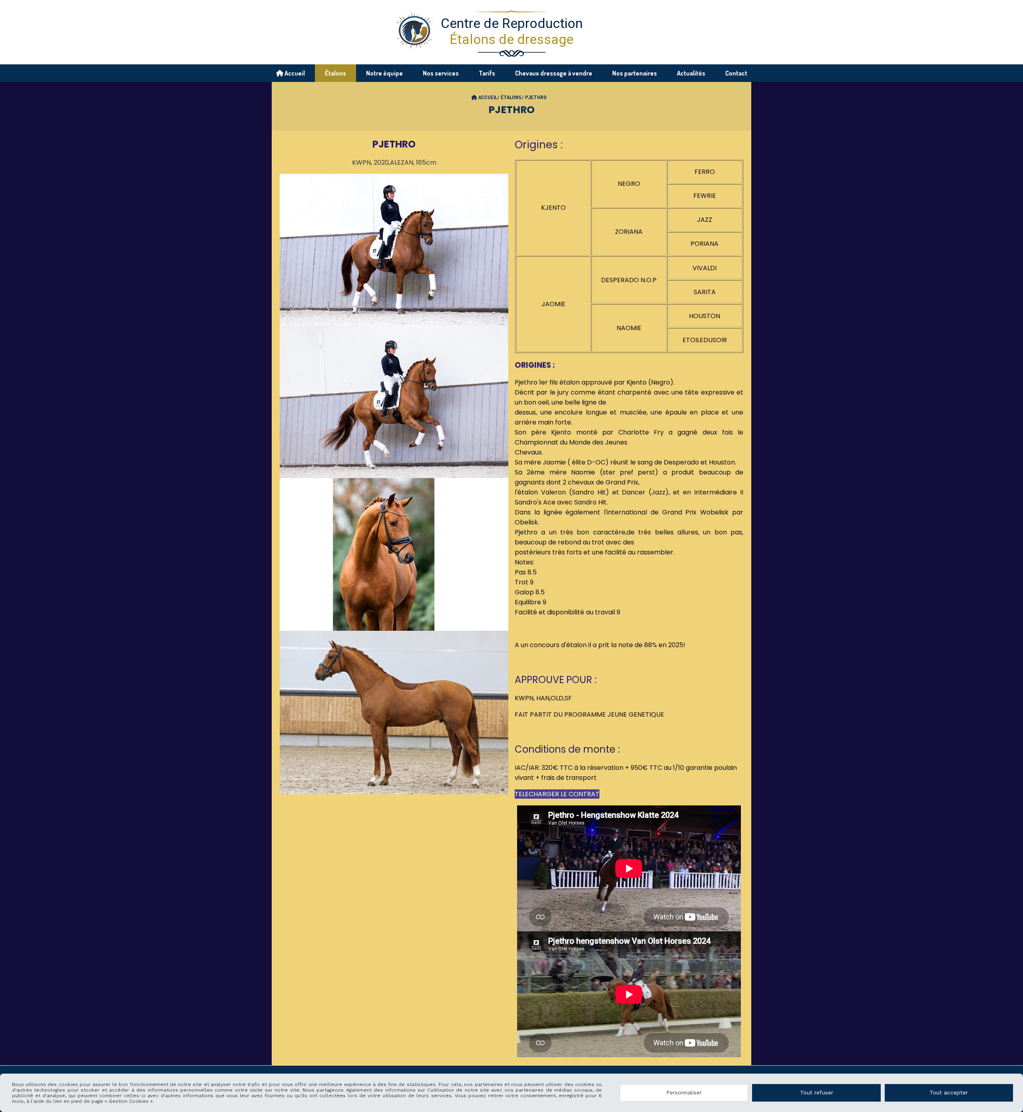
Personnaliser (684, 1092)
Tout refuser (816, 1092)
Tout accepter (948, 1092)
